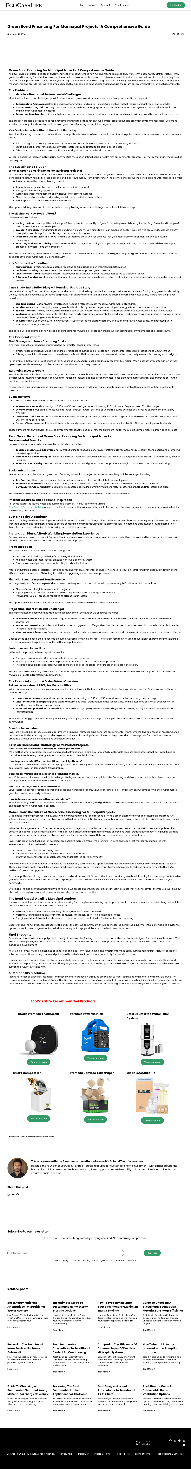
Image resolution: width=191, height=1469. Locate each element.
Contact (105, 5)
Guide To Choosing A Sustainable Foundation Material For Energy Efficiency (163, 1307)
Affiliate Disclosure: (103, 1453)
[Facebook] (170, 1440)
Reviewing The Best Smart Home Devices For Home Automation (25, 1348)
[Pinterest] (179, 1440)
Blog (81, 5)
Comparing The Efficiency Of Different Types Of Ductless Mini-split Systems (117, 1348)
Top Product (122, 5)
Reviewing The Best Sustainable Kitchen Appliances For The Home (70, 1390)
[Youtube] (184, 1445)
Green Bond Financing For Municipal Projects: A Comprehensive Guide (78, 26)
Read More (12, 1327)
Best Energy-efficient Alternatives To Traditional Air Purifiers (116, 1390)
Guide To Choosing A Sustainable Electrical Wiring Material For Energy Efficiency (27, 1390)
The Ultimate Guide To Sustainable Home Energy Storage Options (70, 1307)
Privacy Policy (66, 1453)
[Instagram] (175, 1440)
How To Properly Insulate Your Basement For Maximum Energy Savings (118, 1307)
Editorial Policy (143, 1444)
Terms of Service (143, 1453)
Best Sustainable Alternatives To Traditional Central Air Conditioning (71, 1348)
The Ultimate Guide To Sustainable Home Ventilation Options (158, 1390)
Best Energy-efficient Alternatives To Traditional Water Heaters (26, 1307)
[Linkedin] (184, 1440)
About (92, 5)
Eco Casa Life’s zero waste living (26, 507)
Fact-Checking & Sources (169, 1453)
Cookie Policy (123, 1453)
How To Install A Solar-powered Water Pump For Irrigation (160, 1348)
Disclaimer (83, 1453)
